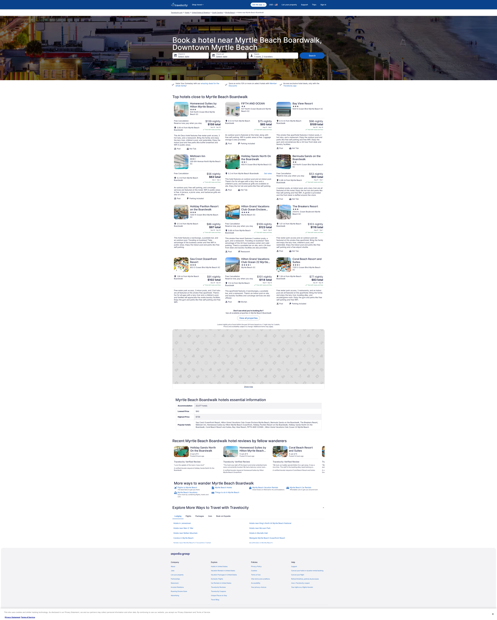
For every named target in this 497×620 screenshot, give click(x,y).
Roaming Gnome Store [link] (179, 591)
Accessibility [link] (255, 583)
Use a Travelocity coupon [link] (300, 583)
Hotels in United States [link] (219, 566)
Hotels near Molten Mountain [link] (185, 533)
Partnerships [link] (175, 579)
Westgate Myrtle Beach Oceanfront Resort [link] (267, 538)
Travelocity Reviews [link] (218, 587)
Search (312, 55)
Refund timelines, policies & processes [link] (305, 579)
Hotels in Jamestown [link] (182, 523)
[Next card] (321, 460)
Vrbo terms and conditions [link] (260, 579)
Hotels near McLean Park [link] (260, 528)
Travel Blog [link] (215, 600)
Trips (314, 4)
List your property (289, 4)
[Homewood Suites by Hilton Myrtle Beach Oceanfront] (197, 125)
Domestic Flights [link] (217, 579)
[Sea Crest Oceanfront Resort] (197, 281)
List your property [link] (177, 575)
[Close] (493, 614)
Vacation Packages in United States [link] (224, 575)
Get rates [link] (268, 173)
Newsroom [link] (175, 583)
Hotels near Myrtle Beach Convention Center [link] (192, 543)
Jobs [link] (172, 571)
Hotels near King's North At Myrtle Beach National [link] (270, 523)
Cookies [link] (254, 571)
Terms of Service (28, 617)
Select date (183, 56)
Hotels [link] (187, 12)
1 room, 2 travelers (263, 56)
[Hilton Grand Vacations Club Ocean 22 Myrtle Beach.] (248, 281)
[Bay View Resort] (300, 125)
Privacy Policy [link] (256, 566)
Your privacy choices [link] (258, 587)
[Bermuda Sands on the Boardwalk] (300, 177)
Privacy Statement (12, 617)
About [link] (173, 566)
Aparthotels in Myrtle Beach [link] (261, 543)
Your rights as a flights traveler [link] (302, 587)
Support (304, 4)
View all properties (248, 318)
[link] (192, 488)
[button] (248, 507)
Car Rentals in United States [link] (221, 583)
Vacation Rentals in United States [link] (223, 571)
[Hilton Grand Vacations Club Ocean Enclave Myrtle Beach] (248, 228)
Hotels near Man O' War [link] (183, 528)
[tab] (178, 516)
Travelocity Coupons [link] (218, 591)
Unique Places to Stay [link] (219, 595)
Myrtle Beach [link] (230, 12)
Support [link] (294, 566)
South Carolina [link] (217, 12)
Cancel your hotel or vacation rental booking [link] (307, 571)
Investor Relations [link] (177, 587)
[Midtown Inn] (197, 177)
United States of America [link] (201, 12)
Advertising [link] (175, 595)
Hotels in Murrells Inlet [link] (258, 533)
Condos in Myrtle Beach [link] (183, 538)
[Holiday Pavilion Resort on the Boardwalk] (197, 228)
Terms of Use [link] (256, 575)
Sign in (323, 4)
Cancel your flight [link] (297, 575)
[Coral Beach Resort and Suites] (300, 281)
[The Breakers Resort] (300, 228)
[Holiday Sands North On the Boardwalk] (248, 177)
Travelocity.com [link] (176, 12)
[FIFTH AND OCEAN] (248, 125)
